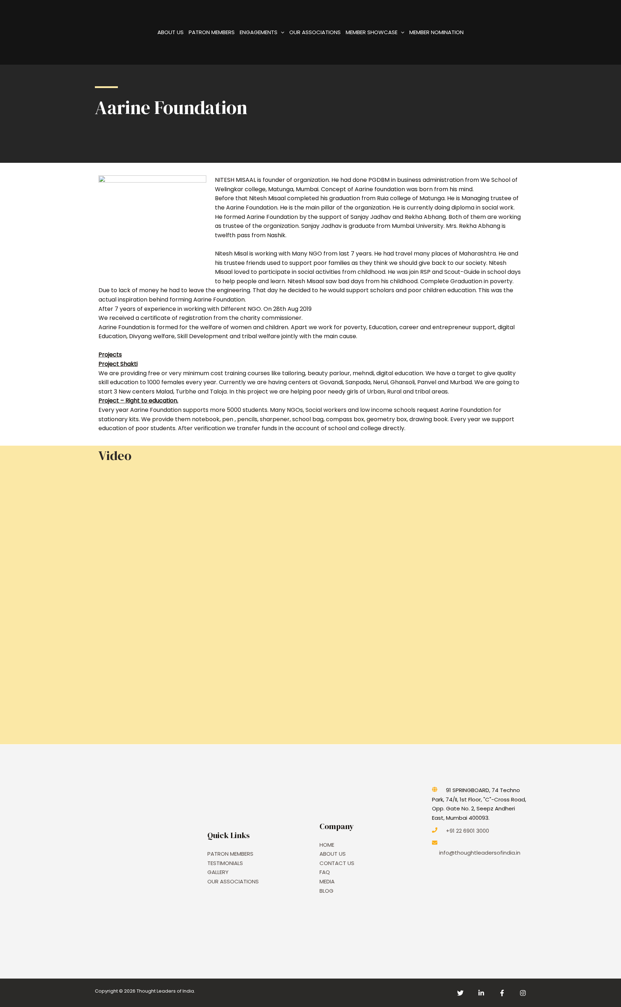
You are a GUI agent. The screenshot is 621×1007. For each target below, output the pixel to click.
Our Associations (315, 32)
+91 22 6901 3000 (467, 830)
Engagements (258, 32)
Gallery (218, 872)
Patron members (212, 32)
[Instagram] (523, 993)
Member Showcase (371, 32)
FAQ (324, 872)
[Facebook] (502, 993)
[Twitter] (460, 993)
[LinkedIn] (481, 993)
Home (326, 845)
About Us (170, 32)
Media (327, 881)
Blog (326, 891)
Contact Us (336, 863)
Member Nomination (436, 32)
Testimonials (225, 863)
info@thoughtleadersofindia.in (479, 852)
